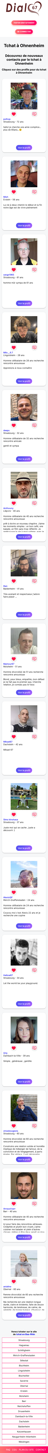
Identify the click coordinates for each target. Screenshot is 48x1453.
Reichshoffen (24, 1406)
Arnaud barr (9, 1208)
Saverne (24, 1380)
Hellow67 (8, 975)
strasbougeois (10, 1131)
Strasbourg (24, 1340)
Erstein (24, 1391)
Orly (5, 1053)
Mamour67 (8, 664)
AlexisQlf (7, 897)
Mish (5, 197)
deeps (6, 430)
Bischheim (24, 1365)
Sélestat (24, 1360)
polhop (7, 119)
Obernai (24, 1386)
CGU (14, 1449)
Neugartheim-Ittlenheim (24, 1436)
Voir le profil (24, 147)
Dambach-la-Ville (24, 1416)
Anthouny (8, 508)
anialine (7, 1286)
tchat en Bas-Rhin (25, 1334)
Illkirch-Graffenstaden (24, 1355)
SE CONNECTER (24, 32)
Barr (24, 1401)
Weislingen (24, 1441)
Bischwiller (24, 1375)
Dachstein (24, 1421)
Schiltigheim (24, 1350)
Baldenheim (24, 1426)
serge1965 (8, 274)
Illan (5, 586)
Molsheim (24, 1396)
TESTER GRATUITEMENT (24, 23)
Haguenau (24, 1345)
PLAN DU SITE (26, 1449)
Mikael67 (7, 741)
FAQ (8, 1449)
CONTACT (41, 1449)
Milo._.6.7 (8, 352)
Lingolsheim (24, 1370)
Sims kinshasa (10, 819)
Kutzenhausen (24, 1431)
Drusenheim (24, 1411)
